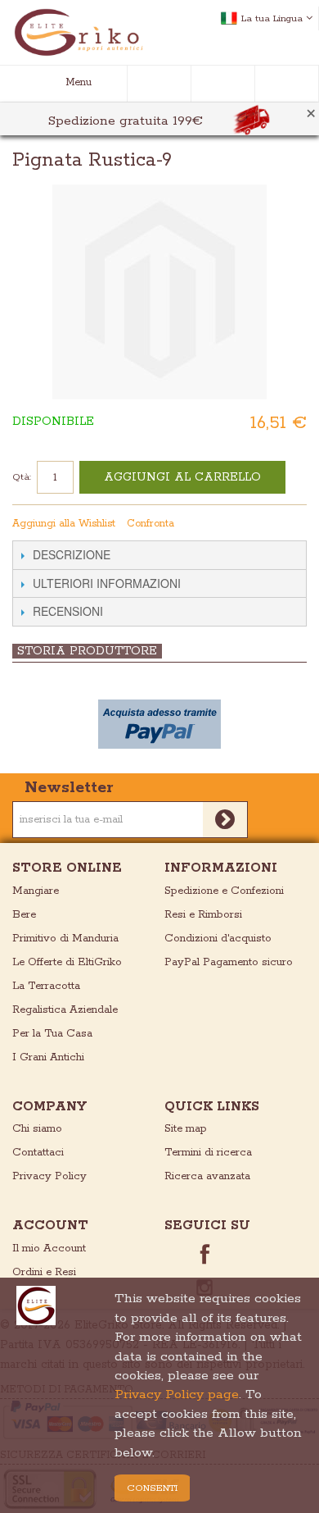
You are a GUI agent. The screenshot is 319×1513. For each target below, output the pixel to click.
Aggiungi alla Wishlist (63, 523)
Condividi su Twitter (296, 524)
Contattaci (38, 1153)
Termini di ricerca (208, 1153)
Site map (185, 1129)
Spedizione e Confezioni (224, 891)
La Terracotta (46, 986)
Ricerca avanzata (207, 1176)
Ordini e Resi (44, 1272)
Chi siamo (37, 1129)
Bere (24, 915)
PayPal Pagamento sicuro (228, 962)
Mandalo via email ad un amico (230, 524)
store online (67, 868)
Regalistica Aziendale (65, 1010)
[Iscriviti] (225, 819)
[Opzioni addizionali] (159, 724)
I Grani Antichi (48, 1057)
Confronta (150, 523)
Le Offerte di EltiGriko (67, 962)
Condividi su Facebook (263, 524)
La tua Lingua (272, 18)
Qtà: (21, 477)
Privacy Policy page (177, 1394)
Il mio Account (49, 1249)
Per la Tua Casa (52, 1034)
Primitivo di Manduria (65, 939)
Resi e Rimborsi (203, 915)
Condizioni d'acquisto (218, 939)
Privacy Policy (49, 1176)
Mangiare (35, 891)
